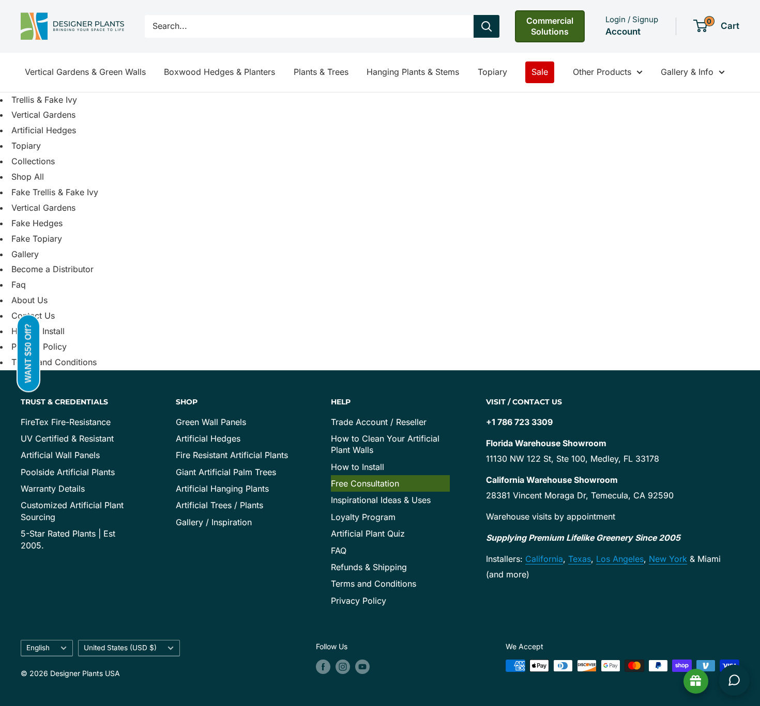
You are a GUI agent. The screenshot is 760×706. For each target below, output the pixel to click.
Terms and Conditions (54, 362)
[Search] (486, 26)
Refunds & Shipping (369, 567)
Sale (539, 72)
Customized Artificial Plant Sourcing (72, 511)
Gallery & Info (687, 72)
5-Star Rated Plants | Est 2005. (68, 539)
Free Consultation (365, 483)
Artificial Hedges (43, 130)
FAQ (338, 550)
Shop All (27, 176)
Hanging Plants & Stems (413, 72)
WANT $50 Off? (28, 353)
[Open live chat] (734, 680)
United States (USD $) (120, 648)
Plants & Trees (321, 72)
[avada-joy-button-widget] (695, 681)
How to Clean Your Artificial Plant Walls (385, 444)
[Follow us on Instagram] (343, 667)
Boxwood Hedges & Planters (219, 72)
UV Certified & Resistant (67, 438)
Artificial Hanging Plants (222, 488)
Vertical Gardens (43, 114)
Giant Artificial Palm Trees (226, 472)
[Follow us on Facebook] (323, 667)
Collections (33, 161)
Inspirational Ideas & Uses (381, 500)
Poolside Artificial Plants (68, 472)
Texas (579, 559)
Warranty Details (53, 488)
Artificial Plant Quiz (368, 533)
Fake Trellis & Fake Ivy (54, 192)
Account (623, 31)
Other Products (602, 72)
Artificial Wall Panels (60, 455)
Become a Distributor (52, 269)
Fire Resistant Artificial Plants (232, 455)
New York (668, 559)
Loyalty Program (363, 517)
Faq (18, 284)
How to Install (357, 467)
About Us (29, 300)
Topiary (492, 72)
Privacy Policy (358, 600)
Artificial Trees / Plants (219, 505)
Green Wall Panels (211, 422)
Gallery (25, 254)
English (38, 648)
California (544, 559)
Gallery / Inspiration (214, 522)
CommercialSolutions (549, 26)
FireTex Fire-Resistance (66, 422)
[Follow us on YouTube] (362, 667)
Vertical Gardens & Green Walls (85, 72)
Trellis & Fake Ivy (44, 100)
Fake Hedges (37, 223)
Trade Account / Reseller (379, 422)
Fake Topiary (36, 238)
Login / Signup (631, 19)
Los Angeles (620, 559)
